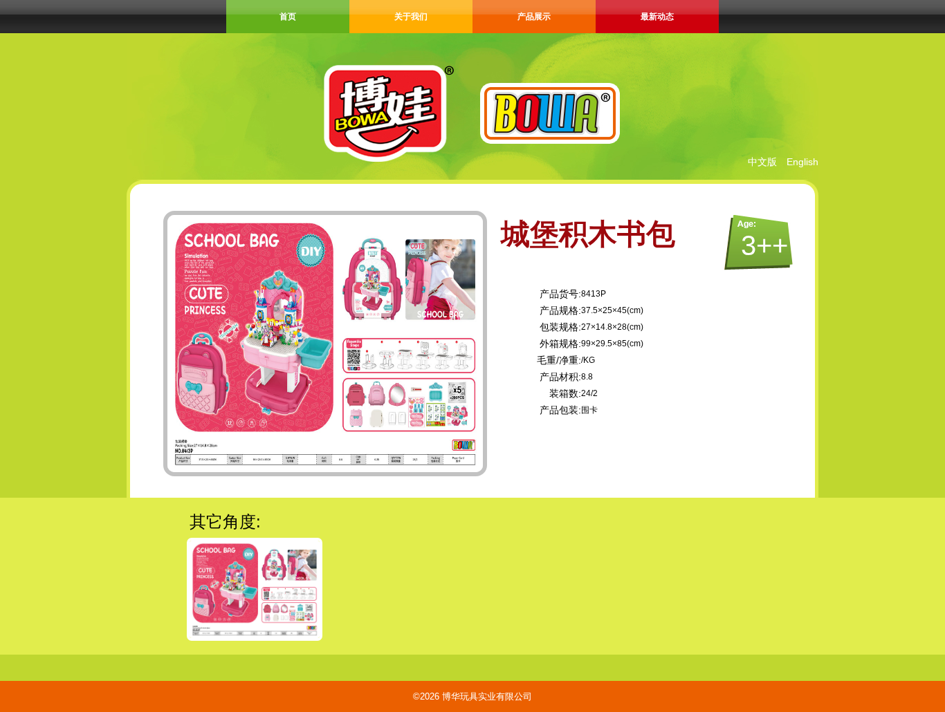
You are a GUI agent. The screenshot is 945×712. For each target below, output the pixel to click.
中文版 (762, 161)
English (802, 161)
